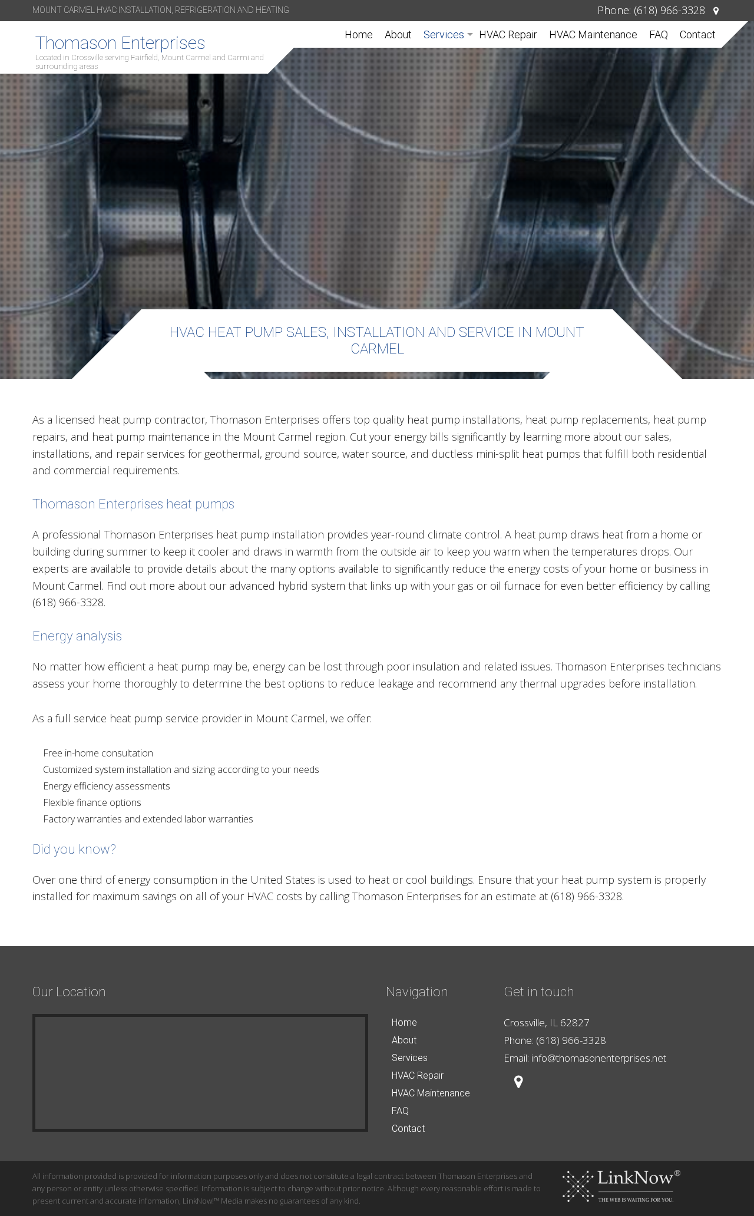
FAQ (658, 34)
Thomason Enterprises (120, 43)
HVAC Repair (508, 34)
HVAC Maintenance (593, 34)
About (398, 34)
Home (359, 34)
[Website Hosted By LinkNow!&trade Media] (621, 1185)
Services (444, 34)
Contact (698, 34)
